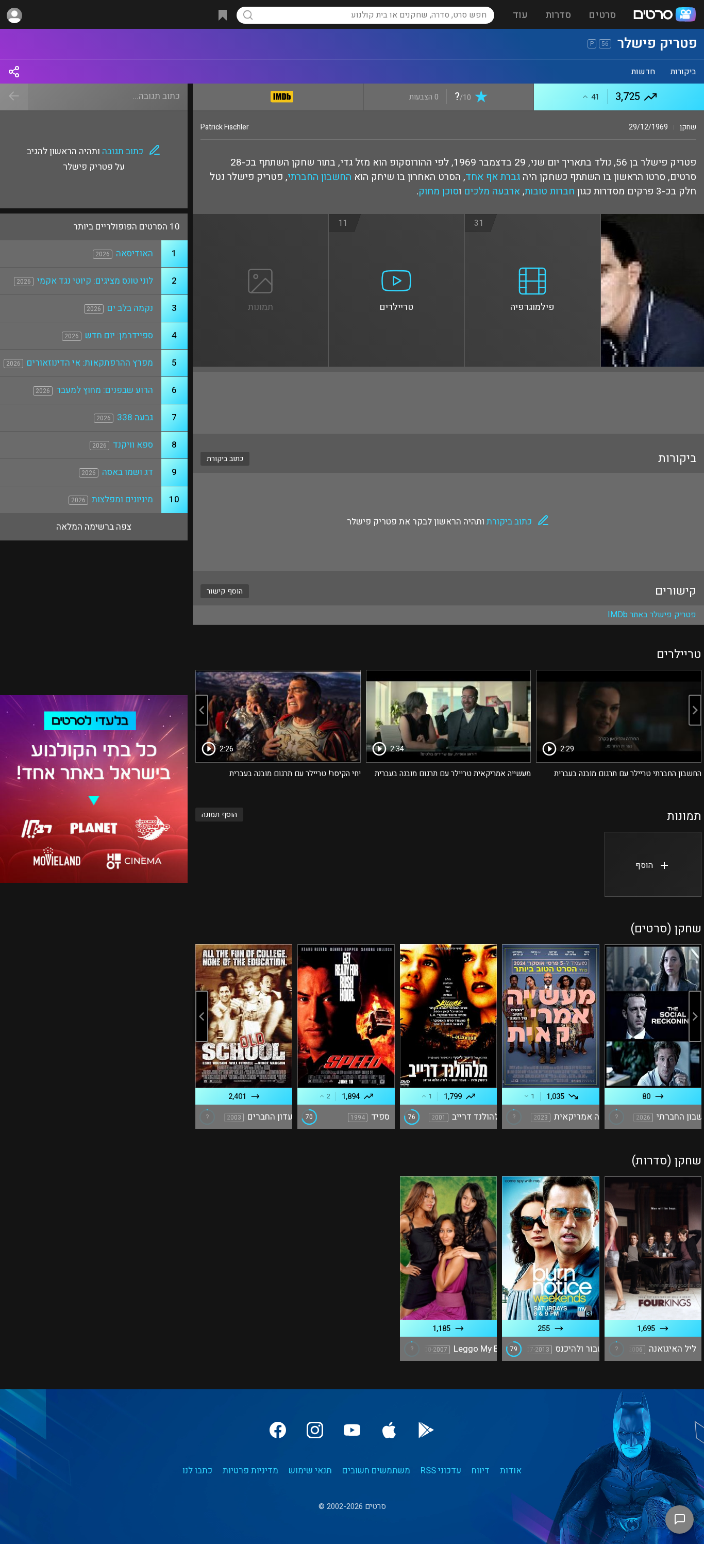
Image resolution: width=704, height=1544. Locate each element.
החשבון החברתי (319, 177)
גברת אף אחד (492, 177)
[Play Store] (426, 1430)
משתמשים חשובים (376, 1470)
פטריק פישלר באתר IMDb (652, 615)
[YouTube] (352, 1430)
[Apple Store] (389, 1430)
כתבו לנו (197, 1470)
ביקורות (683, 71)
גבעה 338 (135, 417)
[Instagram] (315, 1430)
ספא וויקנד (133, 444)
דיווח (481, 1470)
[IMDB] (282, 94)
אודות (511, 1470)
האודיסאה (134, 253)
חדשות (643, 71)
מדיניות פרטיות (250, 1470)
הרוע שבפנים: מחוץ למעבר (104, 390)
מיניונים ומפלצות (122, 499)
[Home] (664, 15)
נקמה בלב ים (130, 308)
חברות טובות (550, 191)
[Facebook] (278, 1430)
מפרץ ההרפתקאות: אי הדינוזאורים (90, 362)
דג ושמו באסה (127, 472)
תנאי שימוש (310, 1470)
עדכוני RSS (441, 1470)
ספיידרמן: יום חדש (119, 335)
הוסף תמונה (219, 814)
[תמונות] (261, 220)
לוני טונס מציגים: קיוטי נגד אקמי (95, 280)
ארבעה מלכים (492, 191)
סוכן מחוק (438, 191)
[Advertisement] (448, 403)
